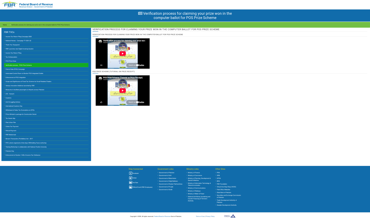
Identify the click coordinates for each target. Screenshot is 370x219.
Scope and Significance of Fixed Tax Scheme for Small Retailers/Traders (28, 81)
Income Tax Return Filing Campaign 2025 (19, 36)
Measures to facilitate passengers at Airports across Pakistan (25, 90)
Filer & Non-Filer (11, 122)
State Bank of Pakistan (224, 192)
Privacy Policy (210, 216)
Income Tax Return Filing (13, 53)
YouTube (135, 182)
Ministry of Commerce (195, 175)
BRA (218, 181)
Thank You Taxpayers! (13, 45)
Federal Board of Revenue (162, 216)
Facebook (135, 173)
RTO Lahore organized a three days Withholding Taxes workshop (26, 143)
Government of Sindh (165, 189)
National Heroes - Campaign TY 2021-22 (18, 41)
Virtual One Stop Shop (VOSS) (226, 187)
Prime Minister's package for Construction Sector (21, 114)
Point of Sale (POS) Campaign (15, 69)
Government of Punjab (166, 187)
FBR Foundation (222, 184)
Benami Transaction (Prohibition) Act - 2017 (19, 139)
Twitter (134, 178)
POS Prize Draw (11, 61)
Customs (8, 98)
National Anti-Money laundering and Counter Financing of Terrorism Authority (199, 198)
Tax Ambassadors (11, 57)
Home (5, 25)
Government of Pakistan (166, 173)
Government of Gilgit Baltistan (168, 181)
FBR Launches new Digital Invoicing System (20, 49)
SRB (218, 175)
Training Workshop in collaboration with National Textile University (26, 147)
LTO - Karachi (10, 94)
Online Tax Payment (12, 126)
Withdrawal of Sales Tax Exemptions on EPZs (20, 110)
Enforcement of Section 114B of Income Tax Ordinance (23, 155)
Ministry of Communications (197, 188)
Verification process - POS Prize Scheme (19, 65)
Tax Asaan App (10, 118)
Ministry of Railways (194, 191)
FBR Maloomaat (11, 135)
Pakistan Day (10, 151)
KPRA (219, 178)
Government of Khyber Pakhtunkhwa (170, 184)
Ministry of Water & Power (196, 194)
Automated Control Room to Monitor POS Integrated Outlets (24, 73)
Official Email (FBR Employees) (142, 187)
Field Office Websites (223, 189)
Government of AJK (165, 175)
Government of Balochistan (167, 178)
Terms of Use (200, 216)
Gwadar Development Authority (227, 205)
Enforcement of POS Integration (16, 77)
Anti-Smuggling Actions (13, 102)
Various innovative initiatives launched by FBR (20, 85)
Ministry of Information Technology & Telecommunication (199, 184)
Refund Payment (11, 130)
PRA (218, 173)
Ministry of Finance (194, 173)
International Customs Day (14, 106)
